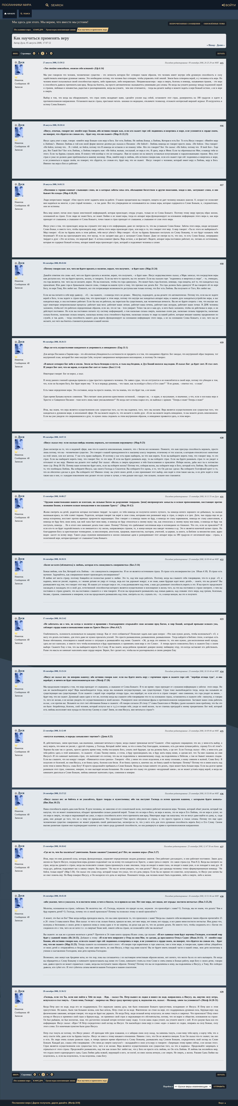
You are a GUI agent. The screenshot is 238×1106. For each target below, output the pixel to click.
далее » (221, 45)
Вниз (15, 54)
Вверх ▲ (222, 1103)
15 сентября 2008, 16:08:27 (54, 496)
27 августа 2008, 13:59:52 (53, 63)
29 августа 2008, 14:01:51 (53, 184)
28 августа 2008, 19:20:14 (53, 125)
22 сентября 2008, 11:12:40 (54, 731)
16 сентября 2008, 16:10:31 (54, 559)
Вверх (16, 1075)
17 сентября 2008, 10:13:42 (54, 618)
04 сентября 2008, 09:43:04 (54, 263)
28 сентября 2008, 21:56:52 (54, 991)
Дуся (21, 62)
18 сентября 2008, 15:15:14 (54, 671)
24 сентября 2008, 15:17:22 (54, 793)
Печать (221, 54)
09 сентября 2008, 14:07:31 (54, 437)
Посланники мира (16, 4)
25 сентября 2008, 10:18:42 (54, 846)
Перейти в (168, 1086)
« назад (211, 45)
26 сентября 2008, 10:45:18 (54, 896)
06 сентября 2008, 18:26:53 (54, 342)
